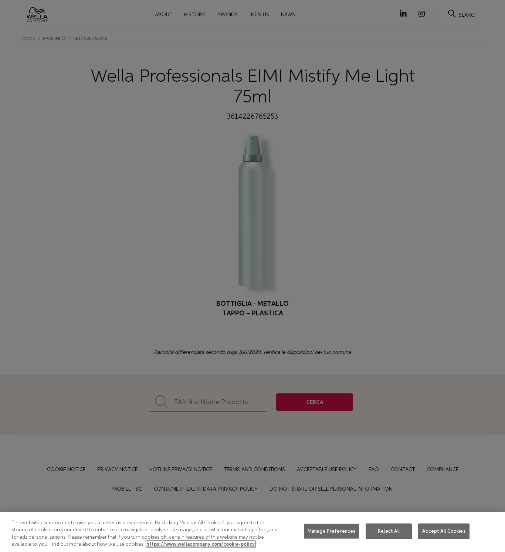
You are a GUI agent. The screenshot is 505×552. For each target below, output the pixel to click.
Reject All (389, 531)
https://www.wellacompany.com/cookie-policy (200, 544)
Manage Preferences (331, 531)
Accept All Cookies (443, 531)
